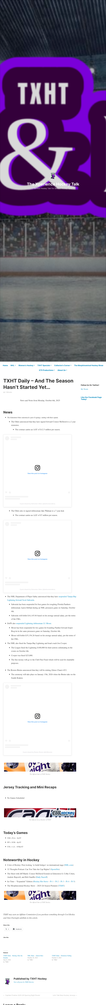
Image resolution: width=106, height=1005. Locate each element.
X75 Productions (46, 370)
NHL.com (69, 865)
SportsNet (55, 869)
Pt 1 (51, 881)
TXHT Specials (43, 365)
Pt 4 (67, 881)
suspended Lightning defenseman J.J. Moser (33, 623)
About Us (62, 370)
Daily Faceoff (41, 877)
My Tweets (84, 389)
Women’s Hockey (25, 365)
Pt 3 (62, 881)
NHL (12, 365)
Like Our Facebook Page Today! (91, 398)
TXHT (61, 885)
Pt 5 (72, 881)
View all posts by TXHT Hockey (24, 982)
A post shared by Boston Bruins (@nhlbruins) (37, 752)
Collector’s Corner (62, 365)
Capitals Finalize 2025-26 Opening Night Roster (22, 995)
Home (5, 365)
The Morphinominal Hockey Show (88, 365)
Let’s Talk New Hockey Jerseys (64, 995)
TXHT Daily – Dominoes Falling (61, 956)
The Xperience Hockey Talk (53, 184)
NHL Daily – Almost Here (35, 956)
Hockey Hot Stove (41, 881)
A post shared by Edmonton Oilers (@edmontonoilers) (37, 504)
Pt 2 (57, 881)
